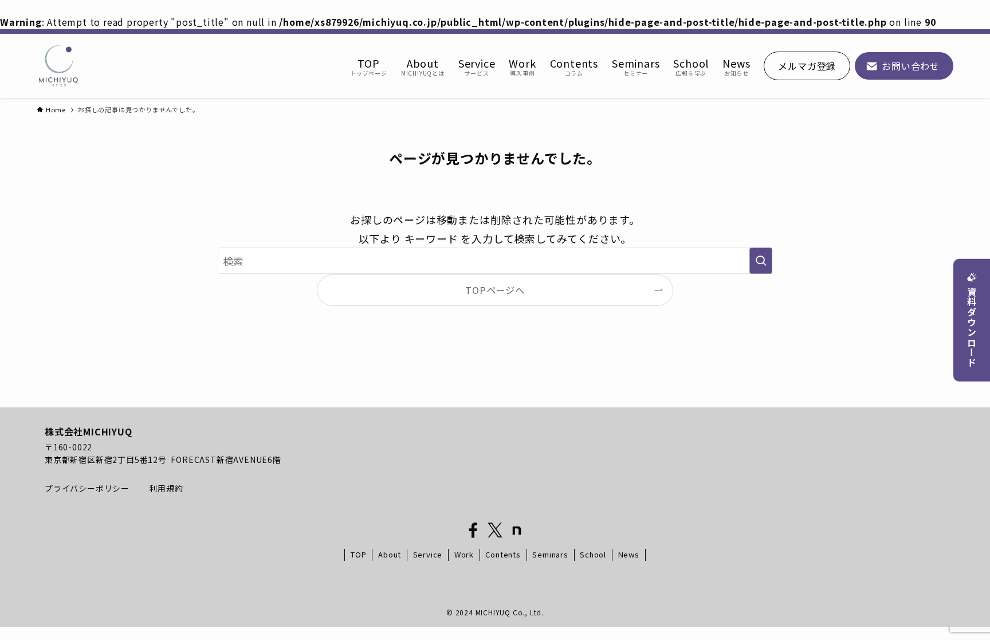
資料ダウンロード (972, 327)
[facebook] (473, 530)
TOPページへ (495, 290)
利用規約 (166, 488)
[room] (517, 530)
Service (428, 554)
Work (464, 554)
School (593, 554)
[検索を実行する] (760, 261)
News (628, 554)
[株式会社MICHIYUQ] (59, 66)
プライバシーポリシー (88, 488)
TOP (358, 554)
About (389, 554)
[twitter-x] (495, 530)
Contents (502, 554)
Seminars (550, 554)
